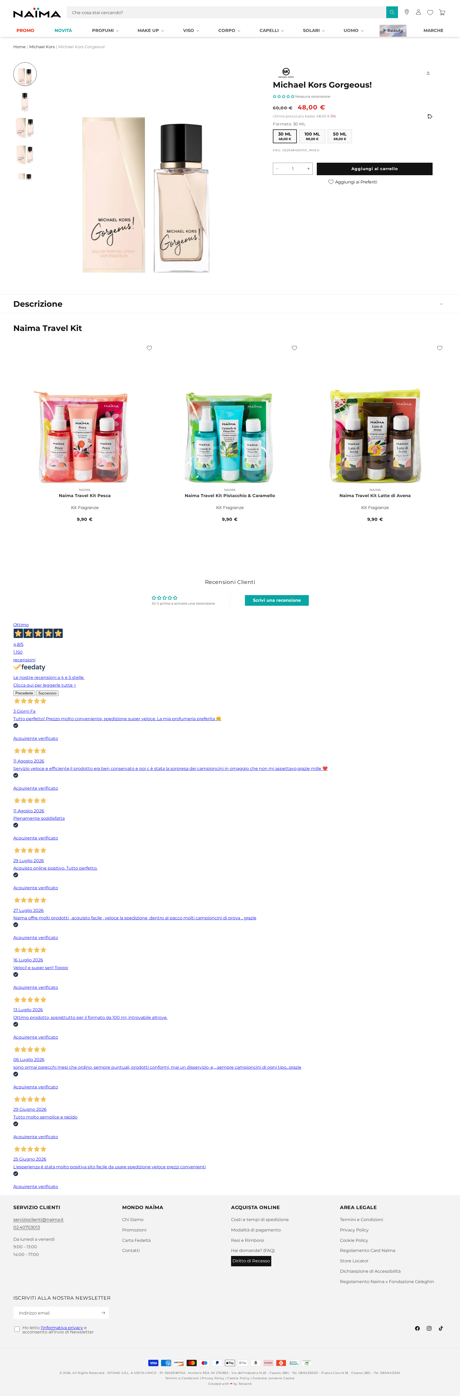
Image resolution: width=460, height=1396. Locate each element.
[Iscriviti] (103, 1313)
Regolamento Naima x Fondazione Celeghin (387, 1281)
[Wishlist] (430, 12)
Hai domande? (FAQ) (253, 1250)
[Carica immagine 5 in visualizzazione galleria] (25, 179)
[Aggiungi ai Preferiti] (149, 348)
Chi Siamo (132, 1219)
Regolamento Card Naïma (367, 1250)
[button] (105, 31)
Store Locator (354, 1260)
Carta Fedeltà (136, 1240)
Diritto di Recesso (251, 1260)
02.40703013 (26, 1227)
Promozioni (134, 1230)
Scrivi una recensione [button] (277, 600)
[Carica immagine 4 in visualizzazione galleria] (25, 152)
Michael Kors (42, 47)
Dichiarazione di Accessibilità (370, 1271)
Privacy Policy (354, 1230)
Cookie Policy (354, 1240)
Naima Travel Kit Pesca (85, 495)
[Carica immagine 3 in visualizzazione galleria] (25, 126)
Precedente (24, 693)
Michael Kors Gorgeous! (81, 47)
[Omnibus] (430, 116)
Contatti (131, 1250)
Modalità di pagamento (256, 1230)
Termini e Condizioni (361, 1219)
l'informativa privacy (62, 1327)
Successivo (47, 693)
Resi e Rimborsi (247, 1240)
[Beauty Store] (407, 12)
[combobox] (232, 12)
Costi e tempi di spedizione (260, 1219)
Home (19, 47)
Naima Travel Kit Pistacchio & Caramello (230, 495)
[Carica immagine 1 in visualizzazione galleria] (25, 74)
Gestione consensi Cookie (274, 1378)
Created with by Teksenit (230, 1384)
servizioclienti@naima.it (38, 1219)
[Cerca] (392, 12)
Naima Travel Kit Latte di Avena (375, 495)
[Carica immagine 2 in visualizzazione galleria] (25, 100)
